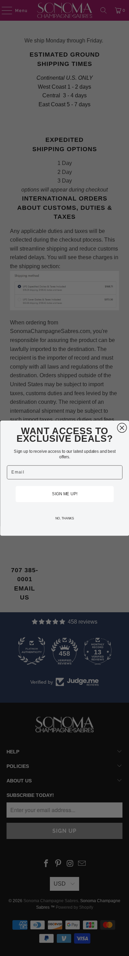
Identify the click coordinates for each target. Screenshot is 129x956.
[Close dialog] (122, 427)
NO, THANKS (64, 518)
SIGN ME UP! (64, 493)
